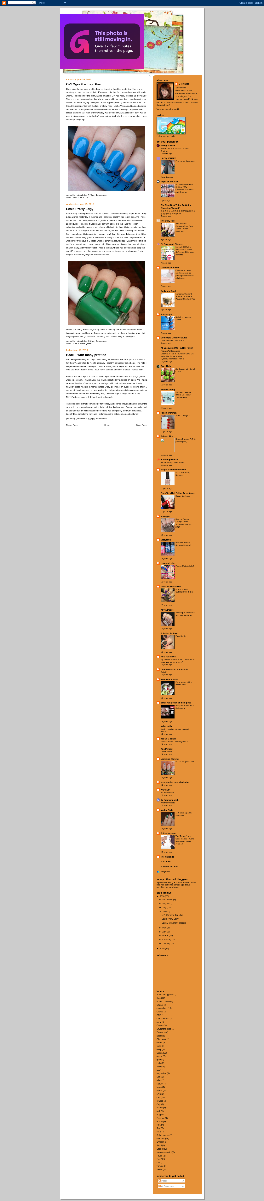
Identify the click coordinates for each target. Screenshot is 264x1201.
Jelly (159, 1066)
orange (160, 1101)
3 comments (101, 341)
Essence (161, 1032)
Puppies (160, 1114)
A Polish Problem (169, 633)
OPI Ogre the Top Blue (83, 84)
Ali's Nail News (168, 656)
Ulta (158, 1162)
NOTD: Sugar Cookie (184, 762)
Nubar (159, 1090)
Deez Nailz (166, 366)
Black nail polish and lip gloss (176, 703)
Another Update (168, 803)
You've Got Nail (168, 739)
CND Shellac (166, 752)
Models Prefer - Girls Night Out (174, 741)
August (165, 903)
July (164, 907)
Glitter (159, 1042)
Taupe (159, 1156)
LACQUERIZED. (169, 158)
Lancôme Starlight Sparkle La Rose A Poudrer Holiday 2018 (185, 296)
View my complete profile (168, 109)
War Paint (165, 790)
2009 (162, 948)
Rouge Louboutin (183, 496)
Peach (160, 1107)
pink (158, 1111)
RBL (159, 1125)
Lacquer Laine (168, 563)
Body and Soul (168, 291)
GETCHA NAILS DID (171, 586)
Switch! (164, 672)
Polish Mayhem (168, 833)
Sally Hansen (163, 1135)
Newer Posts (72, 425)
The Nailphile (167, 857)
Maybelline (161, 1073)
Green (88, 343)
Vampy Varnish (168, 145)
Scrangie (165, 516)
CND (159, 1015)
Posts (164, 1181)
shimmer (161, 1138)
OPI (86, 197)
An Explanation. (168, 792)
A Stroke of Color (169, 866)
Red (158, 1128)
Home (107, 425)
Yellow (159, 1169)
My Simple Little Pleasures (174, 338)
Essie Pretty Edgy (79, 209)
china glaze (162, 1008)
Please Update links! (184, 566)
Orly (159, 1104)
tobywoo (165, 871)
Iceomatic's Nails (169, 679)
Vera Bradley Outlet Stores (172, 462)
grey (159, 1059)
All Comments (167, 1186)
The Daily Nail (168, 221)
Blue (75, 197)
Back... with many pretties (86, 355)
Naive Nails (166, 726)
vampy (160, 1166)
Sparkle (160, 1149)
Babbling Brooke (169, 459)
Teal (158, 1159)
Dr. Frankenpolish (170, 800)
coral (159, 1022)
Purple (160, 1121)
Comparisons (163, 1018)
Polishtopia (166, 314)
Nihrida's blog (168, 389)
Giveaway (161, 1039)
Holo (159, 1063)
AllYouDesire (167, 610)
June (165, 911)
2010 (162, 896)
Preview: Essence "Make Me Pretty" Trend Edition (183, 395)
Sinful (159, 1145)
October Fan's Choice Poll (172, 340)
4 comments (101, 195)
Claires (160, 1011)
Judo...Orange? (182, 416)
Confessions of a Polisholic (175, 669)
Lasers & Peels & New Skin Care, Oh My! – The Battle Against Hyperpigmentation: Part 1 (177, 356)
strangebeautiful (164, 1152)
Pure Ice (160, 1118)
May (164, 928)
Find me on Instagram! (185, 161)
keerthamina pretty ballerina (175, 782)
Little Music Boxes (170, 267)
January (166, 943)
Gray (159, 1049)
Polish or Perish (169, 413)
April (164, 932)
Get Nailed (184, 84)
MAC (159, 1070)
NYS (159, 1094)
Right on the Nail (169, 181)
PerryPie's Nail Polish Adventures (177, 493)
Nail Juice (165, 861)
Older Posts (141, 425)
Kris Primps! (167, 749)
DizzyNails (166, 540)
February (167, 939)
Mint (158, 1077)
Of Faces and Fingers (171, 244)
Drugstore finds (164, 1029)
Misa (159, 1080)
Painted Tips (167, 436)
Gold (159, 1046)
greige (159, 1056)
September (167, 899)
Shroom (160, 1142)
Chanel (160, 1005)
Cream (81, 197)
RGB (159, 1132)
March (165, 935)
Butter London (163, 1001)
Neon (159, 1087)
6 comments (101, 418)
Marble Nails (167, 810)
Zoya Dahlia (180, 636)
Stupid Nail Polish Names (173, 469)
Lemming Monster (170, 759)
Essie (82, 343)
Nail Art (160, 1084)
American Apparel (165, 994)
